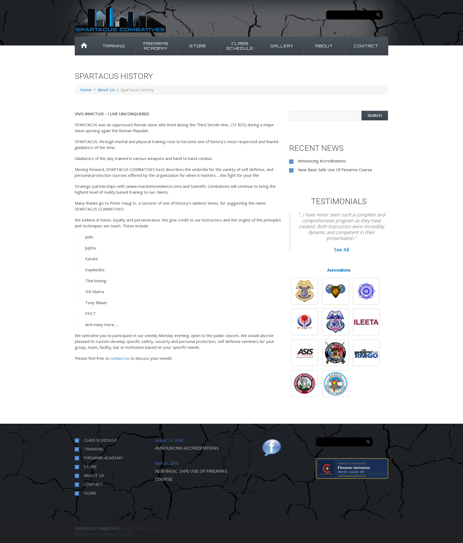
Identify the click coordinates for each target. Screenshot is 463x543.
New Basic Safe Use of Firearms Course (335, 169)
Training (113, 46)
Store (198, 46)
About (324, 46)
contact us (119, 358)
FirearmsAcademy (155, 46)
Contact (366, 46)
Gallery (282, 46)
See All (341, 249)
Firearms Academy (103, 457)
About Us (106, 89)
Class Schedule (239, 46)
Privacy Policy (149, 529)
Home (83, 46)
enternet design (115, 535)
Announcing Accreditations (322, 160)
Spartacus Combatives (97, 529)
